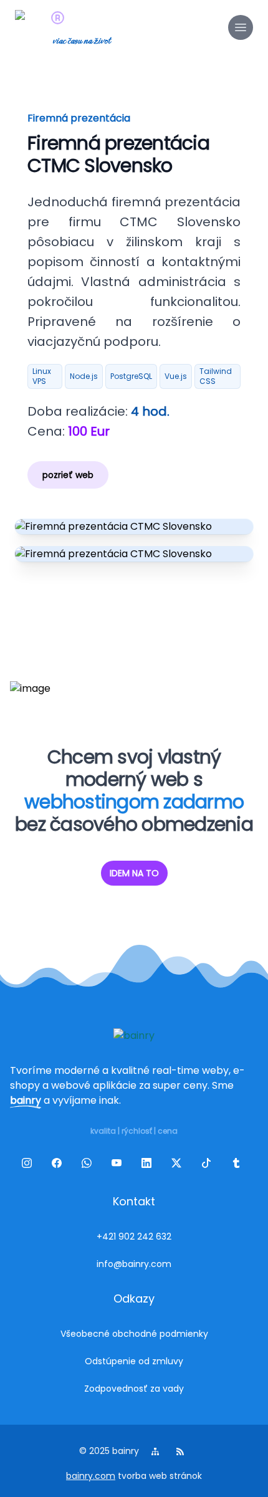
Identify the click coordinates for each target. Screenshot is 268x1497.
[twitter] (178, 1165)
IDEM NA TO (134, 873)
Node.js (84, 376)
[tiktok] (208, 1165)
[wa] (89, 1165)
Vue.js (176, 376)
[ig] (29, 1165)
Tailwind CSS (215, 376)
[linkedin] (148, 1165)
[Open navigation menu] (240, 27)
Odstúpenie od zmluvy (134, 1361)
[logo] (32, 27)
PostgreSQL (131, 376)
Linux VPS (41, 376)
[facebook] (59, 1165)
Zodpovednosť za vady (134, 1388)
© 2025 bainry (109, 1451)
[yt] (119, 1165)
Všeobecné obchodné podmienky (134, 1333)
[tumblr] (238, 1165)
